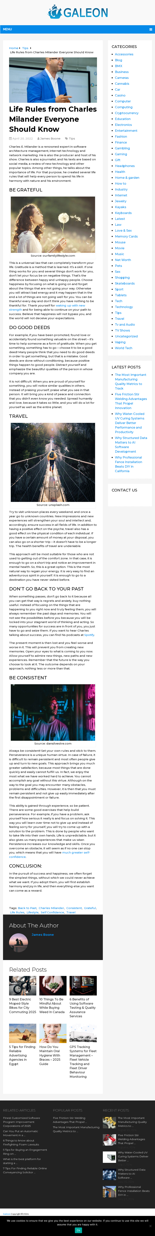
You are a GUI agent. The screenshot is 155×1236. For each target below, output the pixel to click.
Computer (123, 101)
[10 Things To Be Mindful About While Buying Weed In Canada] (53, 985)
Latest (120, 219)
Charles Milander (51, 908)
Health (120, 172)
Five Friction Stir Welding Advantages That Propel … (70, 1120)
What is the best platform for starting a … (22, 1161)
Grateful (90, 908)
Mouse (120, 242)
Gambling (122, 148)
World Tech (123, 348)
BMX (118, 66)
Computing (124, 107)
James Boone (50, 138)
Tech (118, 301)
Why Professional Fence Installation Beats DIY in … (134, 1191)
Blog (118, 60)
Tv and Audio (125, 324)
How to (120, 183)
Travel (71, 912)
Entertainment (126, 130)
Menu (7, 29)
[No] (150, 1226)
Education (123, 119)
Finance (121, 142)
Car (117, 89)
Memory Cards (126, 236)
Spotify (89, 635)
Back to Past (27, 908)
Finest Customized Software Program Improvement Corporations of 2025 (21, 1122)
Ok (78, 1230)
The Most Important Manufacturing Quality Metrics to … (76, 1129)
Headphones (125, 166)
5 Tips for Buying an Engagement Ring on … (25, 1151)
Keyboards (123, 213)
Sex (117, 272)
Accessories (124, 54)
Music (119, 254)
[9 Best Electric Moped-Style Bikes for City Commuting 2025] (22, 985)
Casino (120, 95)
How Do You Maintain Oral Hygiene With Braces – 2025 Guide (49, 1055)
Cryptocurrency (127, 113)
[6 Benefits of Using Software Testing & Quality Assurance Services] (83, 985)
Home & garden (127, 177)
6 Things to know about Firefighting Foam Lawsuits (21, 1142)
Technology (124, 307)
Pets (118, 266)
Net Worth (123, 260)
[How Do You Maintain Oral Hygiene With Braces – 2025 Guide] (53, 1033)
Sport (119, 289)
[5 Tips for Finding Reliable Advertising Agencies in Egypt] (22, 1033)
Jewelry (120, 201)
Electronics (123, 125)
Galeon (6, 1213)
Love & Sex (123, 230)
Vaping (120, 342)
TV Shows (122, 330)
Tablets (121, 295)
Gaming (121, 154)
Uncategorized (126, 336)
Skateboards (125, 283)
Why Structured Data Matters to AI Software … (131, 1173)
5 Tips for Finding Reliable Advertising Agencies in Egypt (22, 1055)
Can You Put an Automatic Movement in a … (20, 1133)
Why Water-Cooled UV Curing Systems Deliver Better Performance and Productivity (129, 423)
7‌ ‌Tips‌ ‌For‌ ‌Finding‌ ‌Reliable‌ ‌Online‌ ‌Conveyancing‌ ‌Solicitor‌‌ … (25, 1170)
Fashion (121, 136)
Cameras (122, 78)
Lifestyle (33, 912)
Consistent (74, 908)
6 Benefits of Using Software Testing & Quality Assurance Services (83, 1008)
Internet (121, 195)
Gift (117, 160)
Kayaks (120, 207)
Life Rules (17, 912)
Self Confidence (52, 912)
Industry (121, 189)
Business (122, 72)
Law (118, 225)
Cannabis (122, 83)
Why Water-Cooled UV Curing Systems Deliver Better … (133, 1156)
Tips (72, 138)
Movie (119, 248)
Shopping (122, 277)
